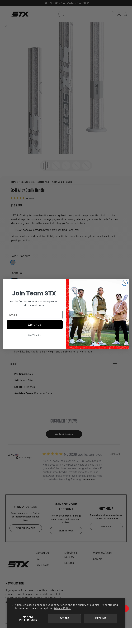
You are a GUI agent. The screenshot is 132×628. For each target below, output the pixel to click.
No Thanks (34, 335)
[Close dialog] (124, 283)
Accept (64, 618)
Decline (100, 618)
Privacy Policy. (62, 608)
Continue (34, 325)
